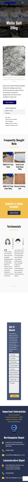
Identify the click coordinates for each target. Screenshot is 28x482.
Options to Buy (9, 110)
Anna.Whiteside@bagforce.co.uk (15, 455)
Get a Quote (10, 102)
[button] (22, 48)
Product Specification (10, 108)
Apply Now (14, 213)
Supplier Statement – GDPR (14, 419)
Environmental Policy (14, 421)
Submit (14, 396)
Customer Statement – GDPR (14, 417)
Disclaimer (7, 113)
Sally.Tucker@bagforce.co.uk (14, 477)
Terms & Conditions (14, 415)
